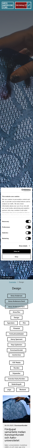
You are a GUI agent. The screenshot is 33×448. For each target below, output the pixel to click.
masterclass (16, 355)
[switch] (28, 227)
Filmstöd (16, 328)
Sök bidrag (20, 5)
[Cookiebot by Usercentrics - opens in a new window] (23, 190)
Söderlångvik (17, 384)
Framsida (12, 282)
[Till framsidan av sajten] (7, 5)
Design (16, 317)
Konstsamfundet (16, 350)
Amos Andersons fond (16, 301)
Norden (16, 368)
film (24, 323)
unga (9, 390)
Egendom (10, 323)
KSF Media (16, 362)
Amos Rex (16, 312)
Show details (23, 246)
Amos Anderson (16, 296)
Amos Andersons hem (16, 307)
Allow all (16, 251)
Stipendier (16, 373)
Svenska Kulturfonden (16, 379)
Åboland (22, 390)
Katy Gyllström (16, 345)
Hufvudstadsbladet (16, 334)
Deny (16, 257)
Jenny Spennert (17, 339)
